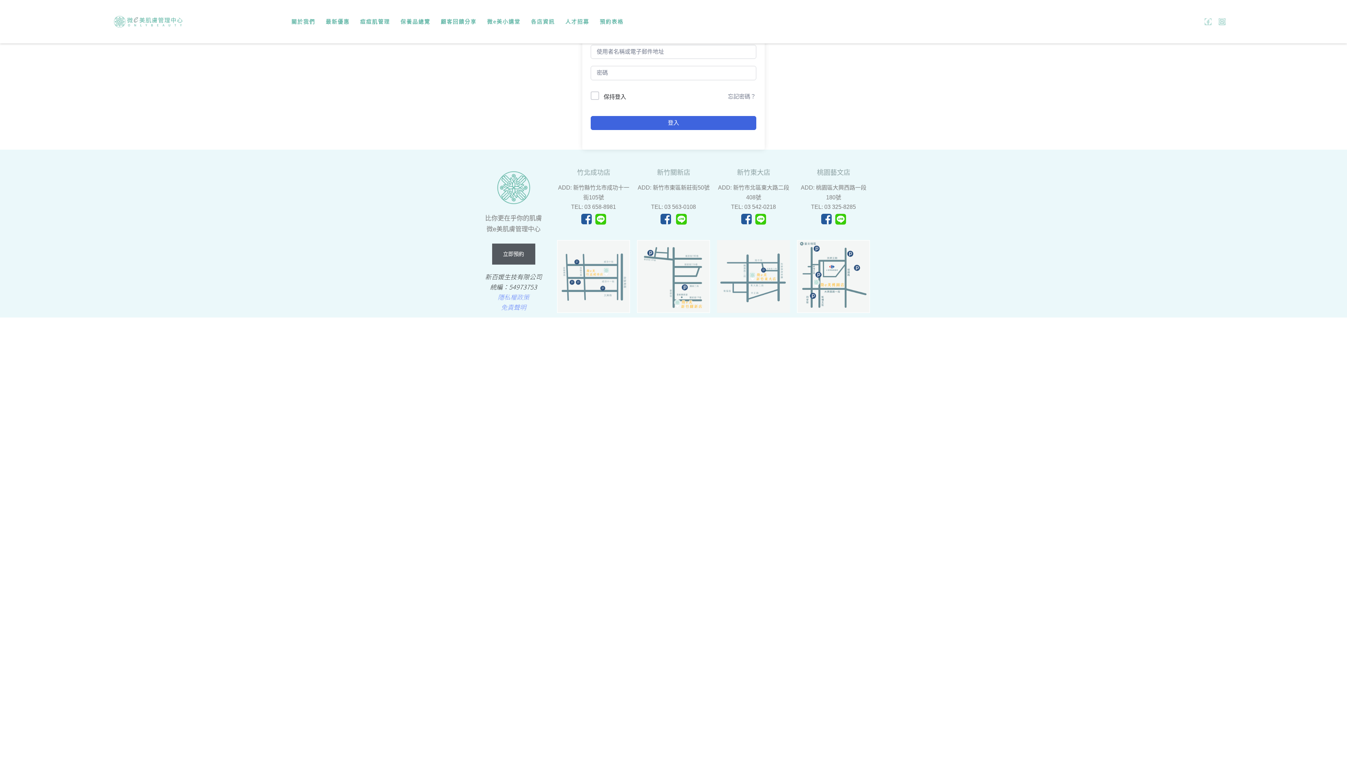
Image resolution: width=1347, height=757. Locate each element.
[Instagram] (1222, 21)
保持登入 (615, 97)
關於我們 (303, 22)
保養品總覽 (415, 22)
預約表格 (612, 22)
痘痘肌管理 (375, 22)
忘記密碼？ (742, 97)
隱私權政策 (513, 296)
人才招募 (577, 22)
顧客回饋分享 (459, 22)
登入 (673, 123)
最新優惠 (338, 22)
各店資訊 (543, 22)
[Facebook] (1208, 21)
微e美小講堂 (504, 22)
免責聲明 (513, 307)
